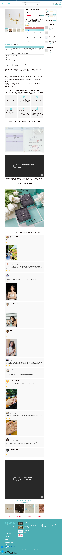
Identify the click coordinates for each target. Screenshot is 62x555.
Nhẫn (31, 4)
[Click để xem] (14, 18)
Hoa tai (21, 4)
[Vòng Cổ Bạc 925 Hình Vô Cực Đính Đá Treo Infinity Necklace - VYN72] (46, 50)
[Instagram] (12, 544)
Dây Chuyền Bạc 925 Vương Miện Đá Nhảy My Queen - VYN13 (52, 33)
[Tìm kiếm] (39, 2)
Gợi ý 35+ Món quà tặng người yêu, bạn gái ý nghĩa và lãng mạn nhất (26, 531)
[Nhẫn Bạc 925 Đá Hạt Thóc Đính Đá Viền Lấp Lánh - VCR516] (9, 508)
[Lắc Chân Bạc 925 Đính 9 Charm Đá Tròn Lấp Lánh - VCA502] (19, 508)
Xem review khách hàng (24, 457)
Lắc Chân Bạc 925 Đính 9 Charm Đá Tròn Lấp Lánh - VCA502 (19, 515)
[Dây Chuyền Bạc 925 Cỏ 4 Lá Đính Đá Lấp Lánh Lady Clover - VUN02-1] (46, 42)
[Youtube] (10, 544)
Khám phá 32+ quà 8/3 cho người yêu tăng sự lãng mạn (26, 527)
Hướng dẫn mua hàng (44, 525)
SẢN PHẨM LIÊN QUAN (24, 501)
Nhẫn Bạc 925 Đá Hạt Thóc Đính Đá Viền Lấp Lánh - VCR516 (9, 515)
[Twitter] (8, 544)
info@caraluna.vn (10, 542)
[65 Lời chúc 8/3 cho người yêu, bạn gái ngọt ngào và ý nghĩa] (20, 535)
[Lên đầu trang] (61, 551)
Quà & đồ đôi (37, 4)
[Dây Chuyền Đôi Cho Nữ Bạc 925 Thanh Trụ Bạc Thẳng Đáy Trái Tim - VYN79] (39, 508)
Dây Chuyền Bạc (35, 526)
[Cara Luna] (5, 3)
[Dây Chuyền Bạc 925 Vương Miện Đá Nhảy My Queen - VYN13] (46, 32)
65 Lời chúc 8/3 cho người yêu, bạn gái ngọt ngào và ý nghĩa (26, 535)
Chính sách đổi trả (53, 525)
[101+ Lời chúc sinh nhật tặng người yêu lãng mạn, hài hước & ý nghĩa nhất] (20, 523)
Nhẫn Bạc (34, 525)
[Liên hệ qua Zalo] (2, 547)
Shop (43, 4)
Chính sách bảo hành (53, 524)
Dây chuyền (14, 4)
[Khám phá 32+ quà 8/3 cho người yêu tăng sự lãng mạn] (20, 527)
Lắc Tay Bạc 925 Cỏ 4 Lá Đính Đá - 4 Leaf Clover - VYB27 (52, 37)
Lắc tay (26, 4)
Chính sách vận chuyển (52, 527)
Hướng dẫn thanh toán (44, 527)
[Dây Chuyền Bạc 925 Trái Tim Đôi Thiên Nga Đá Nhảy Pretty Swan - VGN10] (46, 27)
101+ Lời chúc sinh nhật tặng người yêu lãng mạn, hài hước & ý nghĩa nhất (26, 523)
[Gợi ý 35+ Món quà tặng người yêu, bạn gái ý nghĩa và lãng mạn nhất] (20, 531)
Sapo (39, 549)
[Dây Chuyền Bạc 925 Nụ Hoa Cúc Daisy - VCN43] (29, 508)
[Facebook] (6, 544)
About (48, 4)
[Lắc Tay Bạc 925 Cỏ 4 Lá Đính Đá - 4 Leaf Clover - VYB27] (46, 37)
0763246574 (11, 540)
